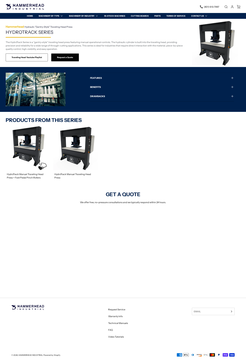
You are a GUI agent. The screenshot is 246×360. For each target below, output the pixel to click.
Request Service (116, 309)
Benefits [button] (95, 87)
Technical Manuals (118, 323)
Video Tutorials (116, 336)
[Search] (225, 7)
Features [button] (96, 78)
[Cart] (237, 7)
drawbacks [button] (97, 96)
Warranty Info (115, 316)
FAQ (110, 329)
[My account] (231, 7)
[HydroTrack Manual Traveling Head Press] (75, 148)
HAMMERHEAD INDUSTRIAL (31, 355)
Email (197, 311)
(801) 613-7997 (211, 6)
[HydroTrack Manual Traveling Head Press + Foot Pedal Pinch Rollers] (28, 148)
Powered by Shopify (51, 355)
